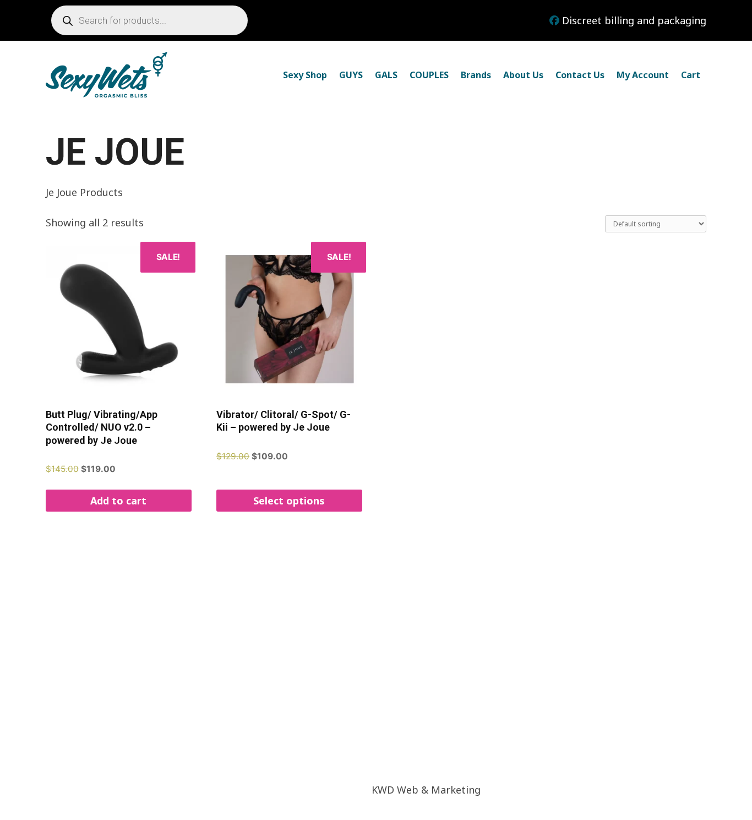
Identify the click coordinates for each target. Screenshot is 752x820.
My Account (643, 75)
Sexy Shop (305, 75)
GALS (386, 75)
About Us (523, 75)
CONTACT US (470, 687)
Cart (690, 75)
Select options (289, 500)
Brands (476, 75)
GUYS (351, 75)
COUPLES (429, 75)
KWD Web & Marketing (426, 789)
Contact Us (579, 75)
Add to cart (118, 500)
